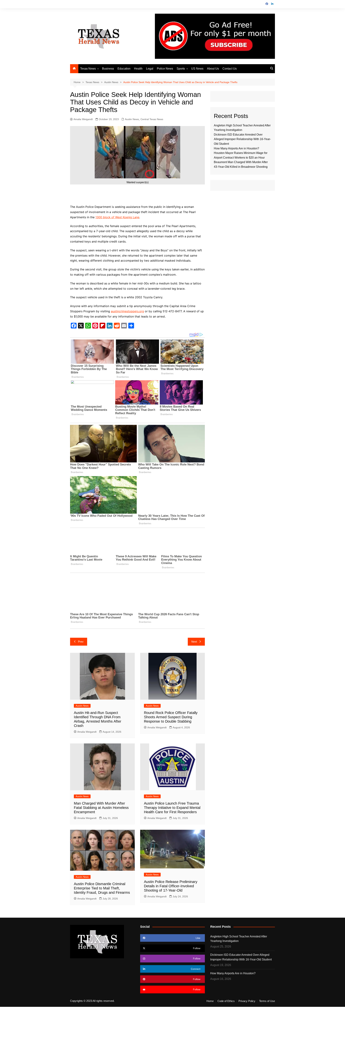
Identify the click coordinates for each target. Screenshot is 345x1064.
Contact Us (229, 68)
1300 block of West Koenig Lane (117, 217)
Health (138, 68)
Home (210, 1001)
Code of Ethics (226, 1001)
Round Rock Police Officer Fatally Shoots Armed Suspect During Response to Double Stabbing (170, 717)
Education (124, 68)
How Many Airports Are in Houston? (236, 148)
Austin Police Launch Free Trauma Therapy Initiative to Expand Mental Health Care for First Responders (172, 807)
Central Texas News (152, 119)
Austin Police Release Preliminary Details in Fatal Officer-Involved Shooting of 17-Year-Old (170, 886)
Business (108, 68)
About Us (213, 68)
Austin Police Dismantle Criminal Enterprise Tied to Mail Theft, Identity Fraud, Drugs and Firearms (102, 888)
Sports (181, 68)
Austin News (132, 119)
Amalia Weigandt (83, 119)
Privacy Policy (246, 1001)
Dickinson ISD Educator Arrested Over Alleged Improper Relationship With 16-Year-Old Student (242, 139)
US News (197, 68)
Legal (149, 68)
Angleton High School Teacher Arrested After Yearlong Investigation (238, 939)
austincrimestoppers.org (127, 311)
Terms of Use (267, 1001)
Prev (81, 641)
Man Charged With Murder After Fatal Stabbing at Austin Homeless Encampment (101, 807)
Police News (165, 68)
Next (194, 641)
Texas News (88, 68)
